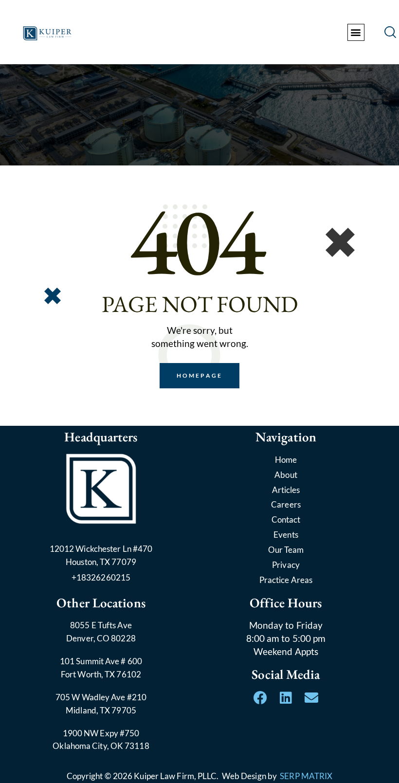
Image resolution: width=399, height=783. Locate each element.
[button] (355, 32)
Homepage (199, 375)
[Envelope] (311, 698)
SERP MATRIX (306, 776)
